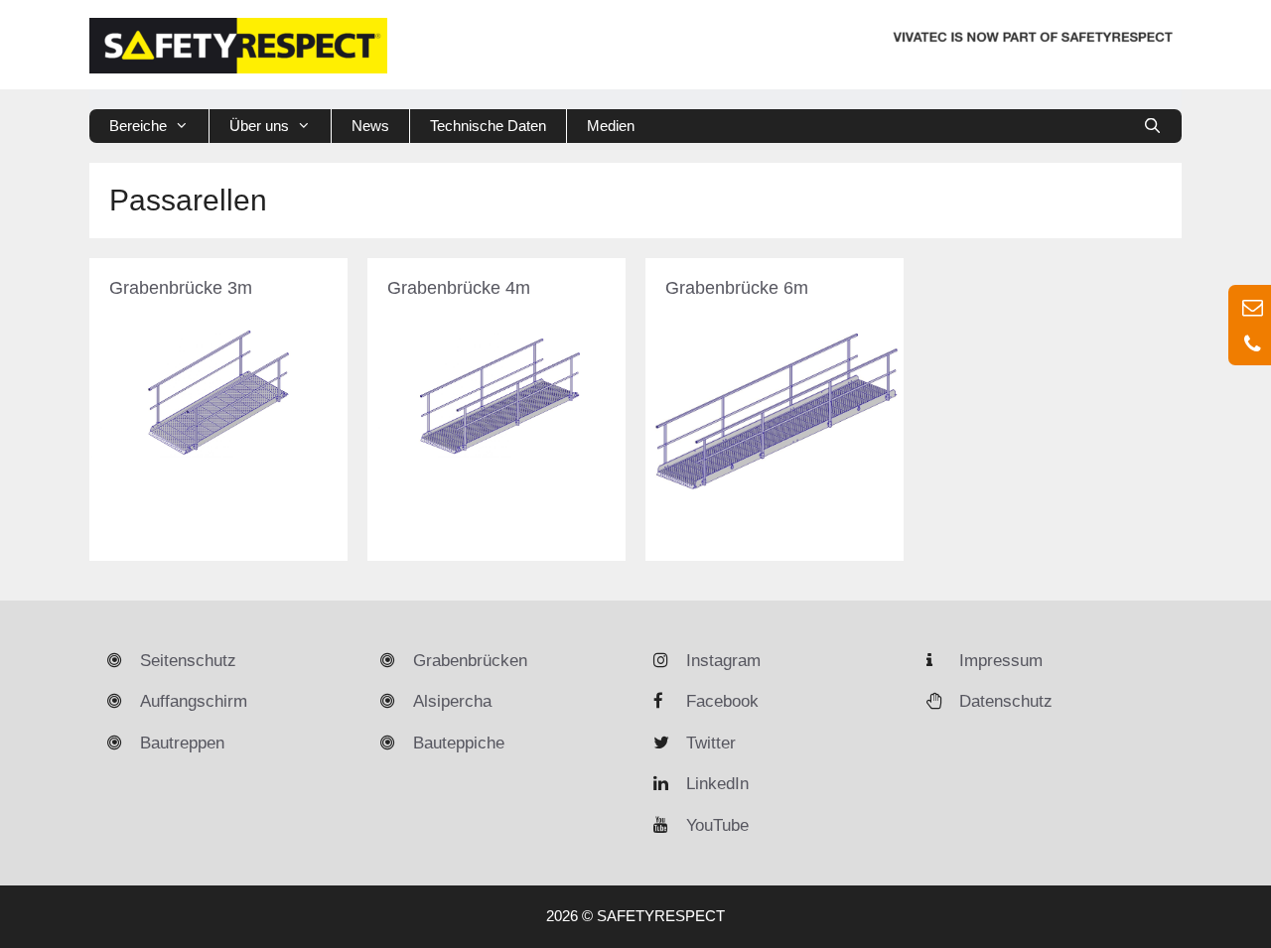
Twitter (711, 743)
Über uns (259, 125)
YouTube (717, 825)
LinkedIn (717, 783)
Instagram (723, 660)
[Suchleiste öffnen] (1152, 126)
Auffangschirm (193, 701)
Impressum (1001, 660)
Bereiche (138, 125)
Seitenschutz (188, 660)
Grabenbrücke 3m (180, 288)
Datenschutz (1006, 701)
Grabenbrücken (470, 660)
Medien (611, 125)
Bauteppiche (458, 743)
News (370, 125)
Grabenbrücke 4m (458, 288)
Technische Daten (488, 125)
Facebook (722, 701)
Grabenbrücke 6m (736, 288)
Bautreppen (182, 743)
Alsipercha (452, 701)
